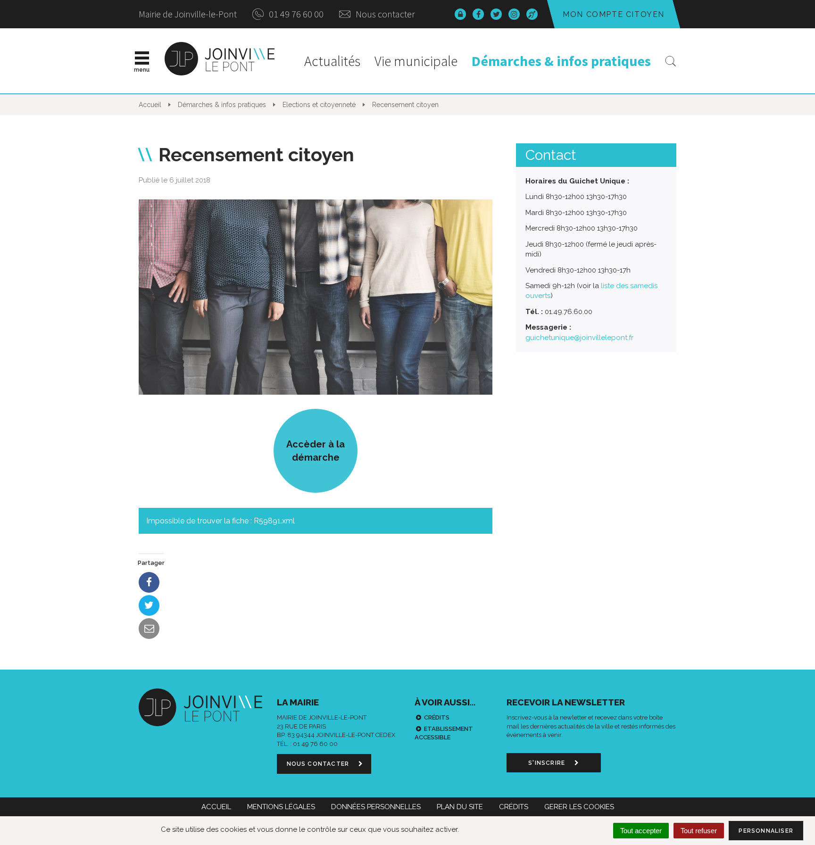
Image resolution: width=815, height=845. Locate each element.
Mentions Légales (281, 807)
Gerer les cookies (579, 807)
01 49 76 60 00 (295, 14)
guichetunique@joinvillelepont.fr (579, 337)
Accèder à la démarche (315, 451)
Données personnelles (376, 807)
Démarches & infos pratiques (561, 61)
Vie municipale (415, 61)
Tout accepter (641, 831)
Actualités (332, 61)
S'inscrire (547, 763)
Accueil (216, 807)
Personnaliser (766, 831)
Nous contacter (384, 14)
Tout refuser (699, 831)
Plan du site (460, 807)
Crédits (436, 717)
